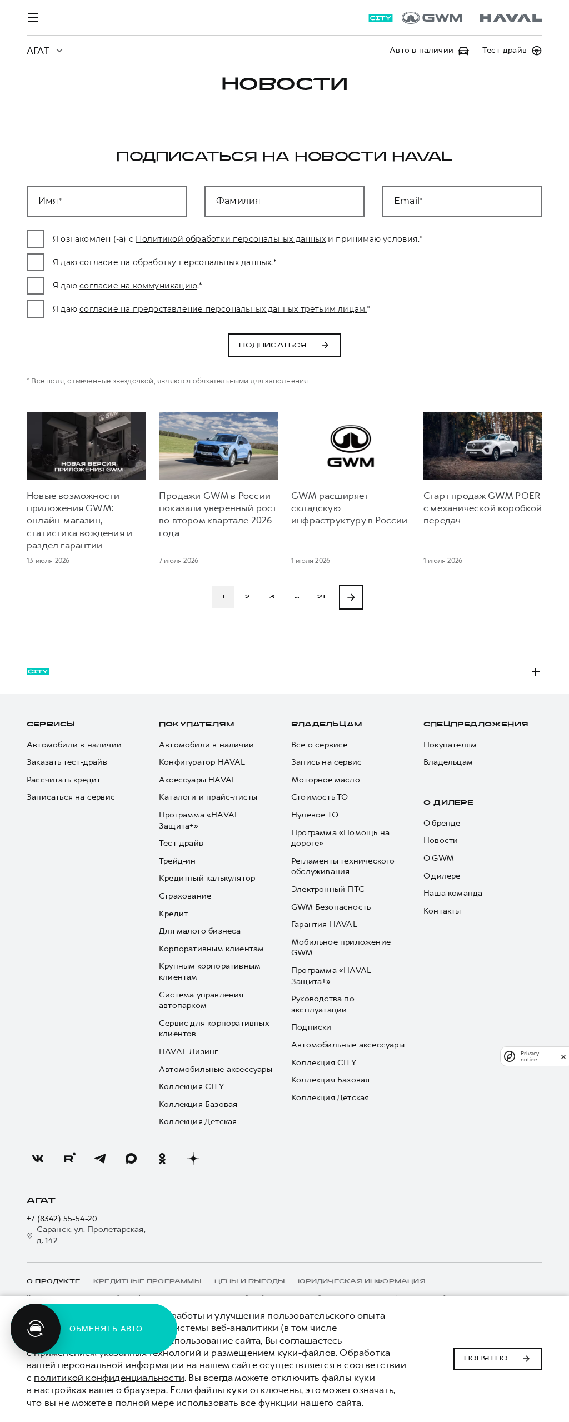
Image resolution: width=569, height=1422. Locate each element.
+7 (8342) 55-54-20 (62, 1219)
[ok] (162, 1158)
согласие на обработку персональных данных (175, 262)
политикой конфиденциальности (109, 1377)
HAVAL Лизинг (188, 1051)
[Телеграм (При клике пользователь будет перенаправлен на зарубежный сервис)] (100, 1158)
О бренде (442, 823)
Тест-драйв (181, 843)
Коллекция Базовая (198, 1104)
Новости (440, 840)
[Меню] (33, 17)
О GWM (438, 858)
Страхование (185, 896)
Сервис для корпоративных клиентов (214, 1029)
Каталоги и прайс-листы (208, 797)
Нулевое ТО (314, 815)
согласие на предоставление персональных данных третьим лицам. (223, 309)
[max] (131, 1158)
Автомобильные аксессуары (215, 1069)
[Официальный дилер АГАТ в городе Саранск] (472, 18)
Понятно (486, 1358)
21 (321, 597)
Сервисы (51, 724)
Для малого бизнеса (200, 931)
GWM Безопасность (331, 907)
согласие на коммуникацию (138, 286)
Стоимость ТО (319, 797)
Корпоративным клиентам (211, 949)
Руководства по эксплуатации (323, 1004)
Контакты (442, 911)
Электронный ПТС (328, 889)
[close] (563, 1056)
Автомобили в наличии (74, 745)
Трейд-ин (177, 861)
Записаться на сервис (71, 797)
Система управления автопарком (201, 1000)
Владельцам (326, 724)
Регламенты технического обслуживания (343, 866)
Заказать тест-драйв (67, 762)
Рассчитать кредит (64, 780)
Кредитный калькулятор (207, 878)
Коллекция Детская (198, 1121)
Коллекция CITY (191, 1086)
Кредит (173, 914)
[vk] (38, 1158)
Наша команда (452, 893)
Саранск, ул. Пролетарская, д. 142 (91, 1235)
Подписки (311, 1027)
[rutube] (69, 1158)
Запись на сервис (326, 762)
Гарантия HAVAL (324, 924)
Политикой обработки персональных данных (231, 239)
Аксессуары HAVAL (197, 780)
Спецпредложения (475, 724)
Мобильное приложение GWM (341, 948)
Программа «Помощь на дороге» (340, 838)
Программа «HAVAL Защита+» (199, 820)
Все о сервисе (319, 745)
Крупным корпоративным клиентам (209, 971)
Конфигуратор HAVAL (202, 762)
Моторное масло (325, 780)
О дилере (448, 803)
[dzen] (193, 1158)
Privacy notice (530, 1056)
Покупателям (196, 724)
